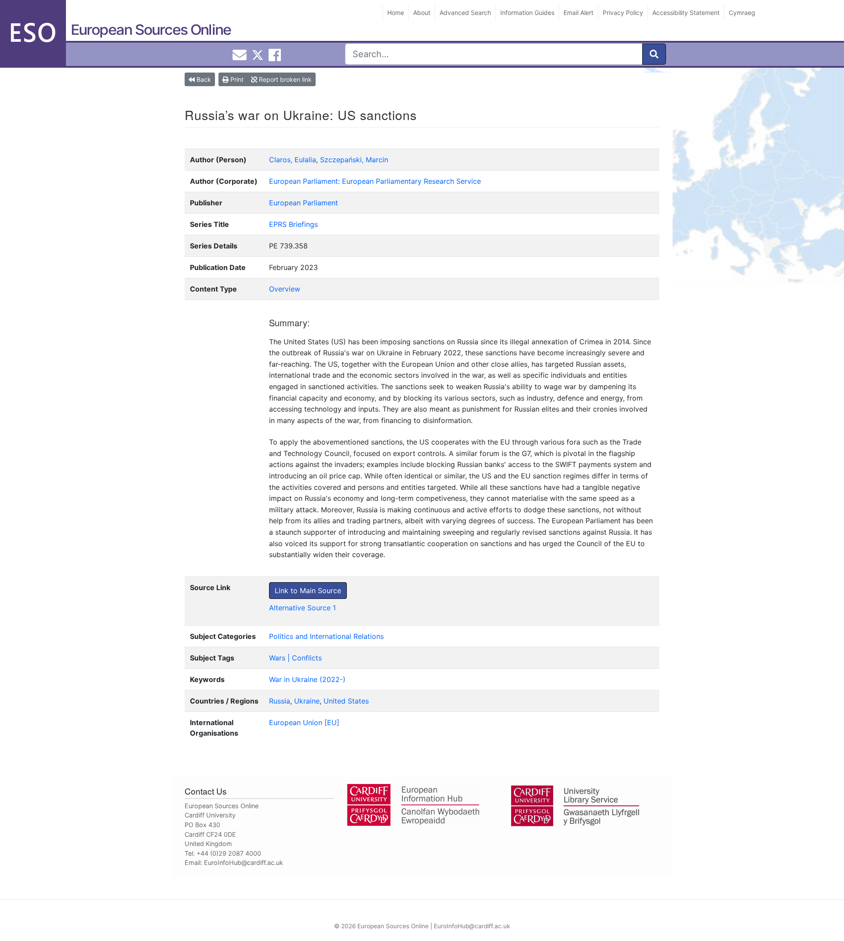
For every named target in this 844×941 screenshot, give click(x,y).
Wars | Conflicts (295, 657)
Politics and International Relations (326, 636)
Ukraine (307, 701)
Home (395, 12)
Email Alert (578, 12)
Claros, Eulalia (292, 159)
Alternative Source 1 (302, 607)
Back (203, 79)
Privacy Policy (623, 12)
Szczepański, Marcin (354, 159)
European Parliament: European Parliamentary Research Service (375, 181)
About (421, 12)
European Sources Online (151, 29)
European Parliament (303, 202)
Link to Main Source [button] (308, 590)
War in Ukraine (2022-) (307, 679)
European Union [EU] (304, 722)
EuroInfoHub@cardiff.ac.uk (243, 862)
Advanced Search (465, 12)
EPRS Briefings (293, 224)
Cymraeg (742, 12)
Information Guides (527, 12)
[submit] (654, 54)
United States (346, 701)
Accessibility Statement (686, 12)
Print (236, 79)
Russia (279, 701)
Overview (284, 288)
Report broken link (284, 79)
